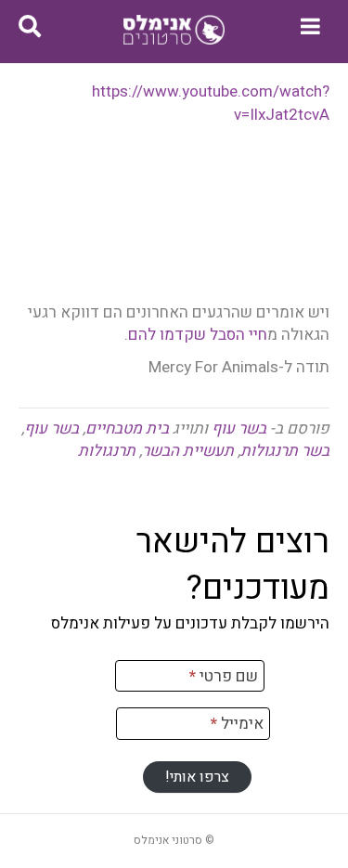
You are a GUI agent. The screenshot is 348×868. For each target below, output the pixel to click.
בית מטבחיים (127, 428)
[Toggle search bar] (29, 27)
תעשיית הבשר (188, 450)
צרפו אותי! (197, 777)
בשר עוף (239, 428)
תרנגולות (106, 450)
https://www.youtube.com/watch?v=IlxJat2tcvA (210, 103)
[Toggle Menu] (310, 26)
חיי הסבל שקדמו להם (197, 334)
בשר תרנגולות (284, 450)
